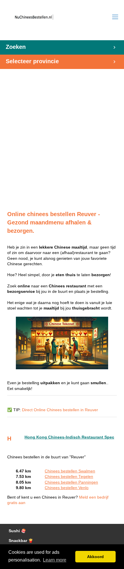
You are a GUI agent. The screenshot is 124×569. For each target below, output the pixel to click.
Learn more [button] (54, 560)
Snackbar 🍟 (21, 541)
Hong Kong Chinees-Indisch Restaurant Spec (69, 437)
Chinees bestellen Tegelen (69, 476)
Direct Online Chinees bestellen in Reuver (60, 410)
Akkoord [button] (95, 556)
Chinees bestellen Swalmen (70, 471)
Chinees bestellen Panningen (71, 482)
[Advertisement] (62, 137)
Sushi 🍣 (17, 531)
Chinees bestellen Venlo (67, 488)
